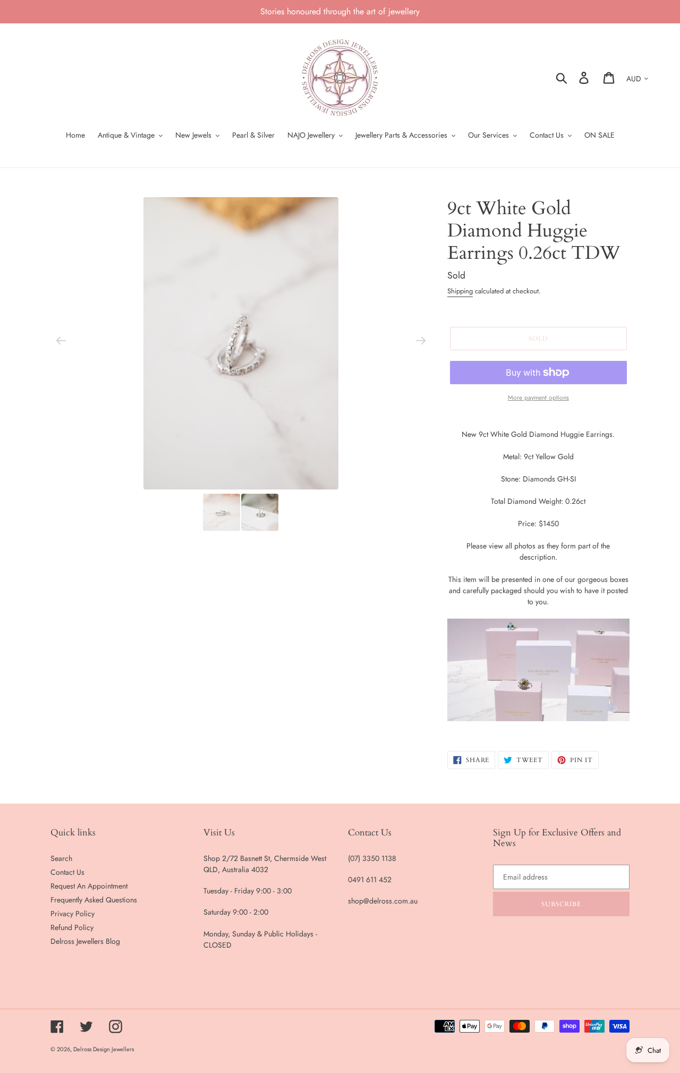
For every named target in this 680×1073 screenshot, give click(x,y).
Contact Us (67, 872)
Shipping (460, 291)
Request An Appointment (89, 886)
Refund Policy (72, 927)
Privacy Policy (72, 913)
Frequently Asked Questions (93, 899)
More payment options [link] (538, 397)
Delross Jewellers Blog (85, 941)
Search (61, 858)
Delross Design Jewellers (103, 1049)
